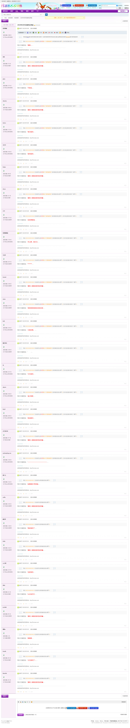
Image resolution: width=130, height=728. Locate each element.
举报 (125, 53)
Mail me (101, 721)
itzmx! (8, 721)
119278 (4, 145)
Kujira (4, 167)
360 (41, 32)
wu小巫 (4, 563)
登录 (59, 708)
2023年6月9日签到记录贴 (26, 17)
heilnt (4, 541)
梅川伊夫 (5, 343)
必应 (63, 32)
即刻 (68, 32)
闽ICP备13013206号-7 (123, 721)
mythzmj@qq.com (7, 453)
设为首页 (4, 1)
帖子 (41, 14)
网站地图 (106, 721)
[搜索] (46, 15)
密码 (100, 8)
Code (29, 702)
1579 (4, 211)
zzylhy (4, 497)
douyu (4, 189)
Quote (27, 702)
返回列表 (125, 21)
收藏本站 (9, 1)
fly (3, 365)
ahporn (4, 387)
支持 (26, 75)
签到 (11, 11)
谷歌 (36, 32)
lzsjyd (4, 409)
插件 (32, 11)
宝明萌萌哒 (5, 233)
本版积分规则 (123, 714)
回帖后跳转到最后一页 (31, 714)
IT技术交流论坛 (113, 721)
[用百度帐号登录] (65, 6)
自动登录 (120, 5)
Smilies (32, 702)
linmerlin (5, 673)
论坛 (17, 11)
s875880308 (5, 431)
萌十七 (4, 475)
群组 (22, 11)
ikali (4, 321)
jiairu (4, 79)
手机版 (92, 721)
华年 (4, 57)
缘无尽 (4, 519)
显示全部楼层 (34, 28)
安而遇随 (5, 28)
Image (23, 702)
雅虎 (57, 32)
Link (25, 702)
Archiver (97, 721)
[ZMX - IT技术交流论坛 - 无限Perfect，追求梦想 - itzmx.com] (11, 7)
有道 (52, 32)
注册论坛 (126, 8)
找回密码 (126, 5)
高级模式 (124, 702)
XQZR (4, 255)
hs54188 (4, 607)
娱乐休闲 (10, 17)
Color (20, 702)
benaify (4, 651)
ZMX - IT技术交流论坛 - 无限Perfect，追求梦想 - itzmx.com (2, 18)
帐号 (100, 5)
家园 (27, 11)
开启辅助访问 (128, 1)
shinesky (5, 101)
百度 (30, 32)
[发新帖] (4, 20)
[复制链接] (37, 25)
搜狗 (46, 32)
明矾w (4, 629)
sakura (8, 722)
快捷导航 (122, 11)
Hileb (4, 585)
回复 (21, 53)
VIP (37, 11)
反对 (32, 75)
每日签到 (16, 17)
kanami (4, 277)
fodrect (4, 123)
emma (4, 299)
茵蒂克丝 (5, 11)
